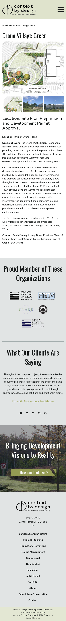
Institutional (33, 576)
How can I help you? (34, 472)
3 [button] (33, 413)
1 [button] (21, 413)
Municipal (33, 570)
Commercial (33, 558)
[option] (33, 390)
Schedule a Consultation (33, 594)
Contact (33, 600)
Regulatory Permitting (33, 546)
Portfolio (33, 582)
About (33, 588)
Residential (33, 564)
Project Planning (33, 540)
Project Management (33, 552)
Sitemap (36, 618)
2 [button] (27, 413)
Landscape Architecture (33, 534)
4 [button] (39, 413)
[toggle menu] (61, 9)
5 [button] (46, 413)
